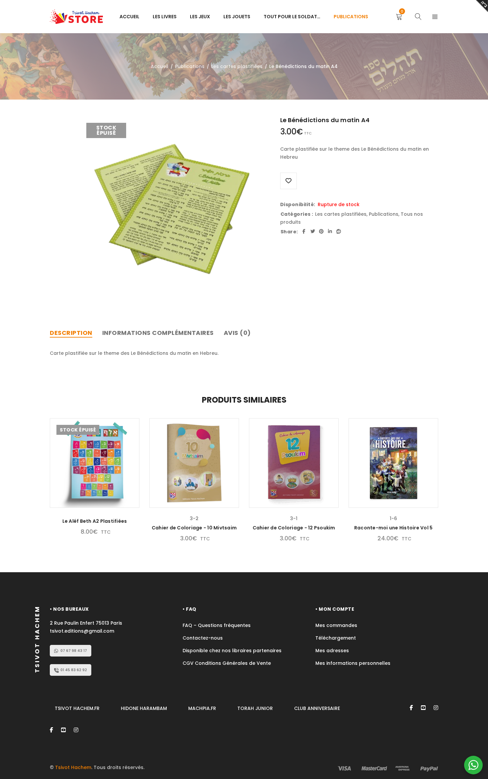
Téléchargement (335, 638)
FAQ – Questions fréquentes (217, 625)
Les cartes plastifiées (237, 66)
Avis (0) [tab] (237, 333)
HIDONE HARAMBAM (144, 708)
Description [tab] (71, 333)
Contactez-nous (203, 638)
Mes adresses (332, 650)
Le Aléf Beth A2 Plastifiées (94, 521)
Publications (189, 66)
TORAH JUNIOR (255, 708)
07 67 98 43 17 (73, 650)
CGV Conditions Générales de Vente (227, 663)
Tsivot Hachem (73, 767)
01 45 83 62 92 (73, 669)
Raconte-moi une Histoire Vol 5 (393, 527)
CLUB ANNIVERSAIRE (317, 708)
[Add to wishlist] (288, 181)
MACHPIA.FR (202, 708)
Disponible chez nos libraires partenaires (232, 650)
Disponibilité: (297, 204)
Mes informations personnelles (352, 663)
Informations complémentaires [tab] (158, 333)
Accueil (159, 66)
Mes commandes (336, 625)
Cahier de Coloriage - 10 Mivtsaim (194, 527)
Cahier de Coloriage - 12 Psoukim (294, 527)
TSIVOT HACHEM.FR (77, 708)
